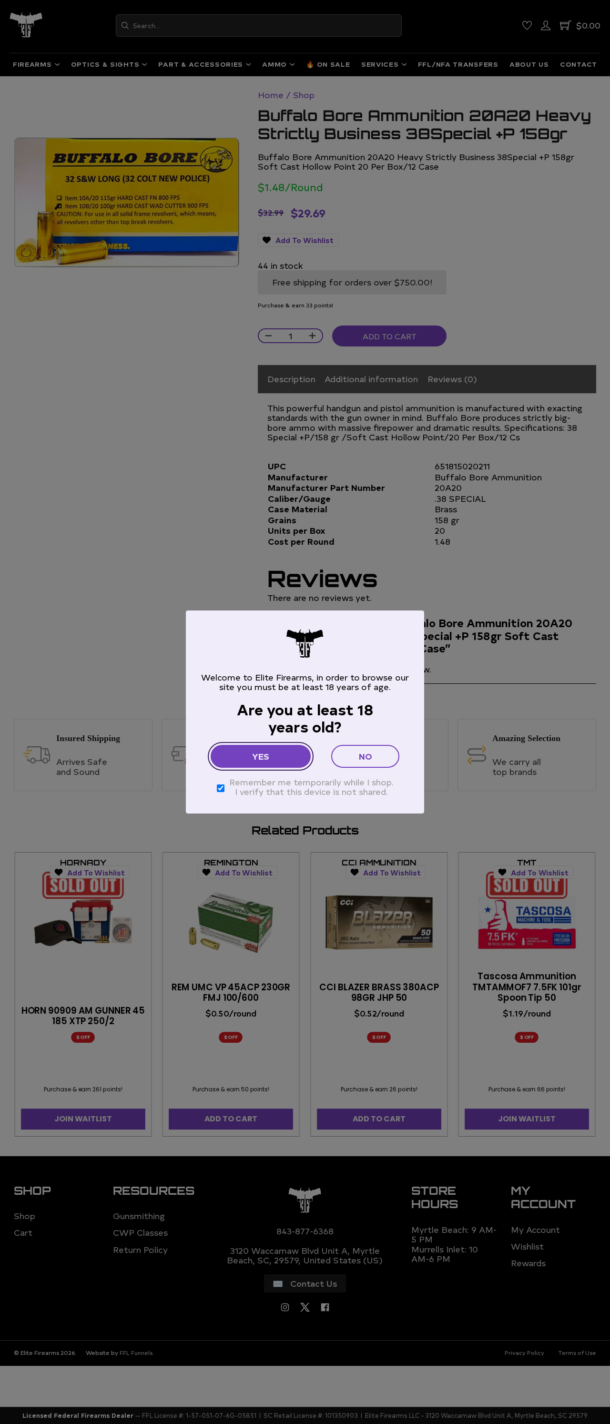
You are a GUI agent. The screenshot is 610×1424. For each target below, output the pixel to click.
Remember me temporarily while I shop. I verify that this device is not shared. (311, 787)
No (365, 756)
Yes (260, 756)
